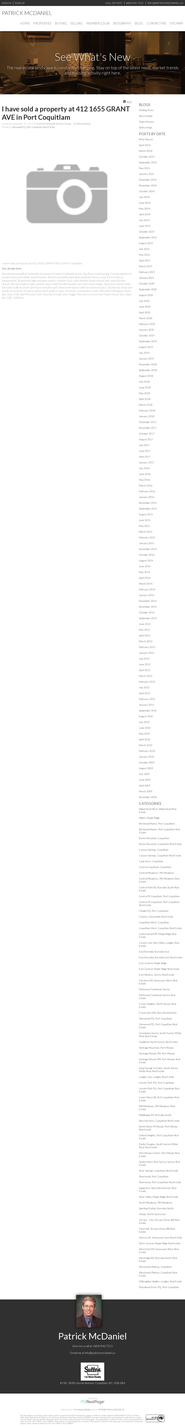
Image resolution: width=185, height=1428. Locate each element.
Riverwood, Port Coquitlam (153, 1176)
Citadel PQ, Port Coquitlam (153, 910)
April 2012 (144, 670)
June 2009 (144, 779)
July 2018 (144, 381)
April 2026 (144, 145)
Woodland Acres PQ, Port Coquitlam (159, 1287)
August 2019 (146, 347)
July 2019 (144, 352)
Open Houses (146, 121)
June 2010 (144, 727)
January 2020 (146, 329)
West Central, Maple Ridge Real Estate (159, 1243)
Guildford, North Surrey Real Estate (158, 1041)
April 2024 (144, 214)
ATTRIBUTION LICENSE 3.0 (111, 1409)
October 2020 (146, 283)
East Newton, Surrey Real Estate (156, 974)
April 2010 (144, 739)
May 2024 (144, 208)
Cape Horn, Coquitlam (151, 861)
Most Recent (146, 139)
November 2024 (148, 185)
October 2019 (146, 335)
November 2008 (148, 797)
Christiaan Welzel (82, 1409)
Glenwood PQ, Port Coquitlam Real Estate (33, 127)
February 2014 (147, 589)
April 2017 (144, 456)
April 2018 (144, 398)
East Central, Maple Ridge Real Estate (159, 968)
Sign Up (20, 3)
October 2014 (146, 554)
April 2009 (144, 785)
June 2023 (144, 225)
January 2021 (146, 277)
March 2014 (145, 583)
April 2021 (144, 260)
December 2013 (147, 600)
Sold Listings (145, 127)
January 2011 (146, 704)
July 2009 (144, 773)
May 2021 (144, 254)
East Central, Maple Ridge (153, 963)
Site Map (176, 23)
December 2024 (147, 179)
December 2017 (147, 422)
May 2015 (144, 525)
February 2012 (147, 681)
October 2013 (146, 612)
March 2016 (145, 485)
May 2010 (144, 733)
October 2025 (146, 156)
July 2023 (144, 220)
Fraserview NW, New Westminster (158, 1012)
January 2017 (146, 462)
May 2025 (144, 168)
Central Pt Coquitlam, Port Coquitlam (159, 896)
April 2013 (144, 635)
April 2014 (144, 577)
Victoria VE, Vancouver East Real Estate (160, 1237)
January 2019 (146, 358)
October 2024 (146, 191)
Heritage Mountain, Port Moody (156, 1047)
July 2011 (144, 687)
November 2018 (148, 364)
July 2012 (144, 658)
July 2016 (144, 468)
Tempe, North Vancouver (152, 1214)
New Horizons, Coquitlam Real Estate (159, 1120)
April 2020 (144, 312)
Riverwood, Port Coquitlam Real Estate (160, 1182)
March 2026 (145, 150)
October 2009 (146, 762)
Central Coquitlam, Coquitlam (155, 867)
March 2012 (145, 675)
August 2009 (146, 768)
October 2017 (146, 433)
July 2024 (144, 197)
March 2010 (145, 745)
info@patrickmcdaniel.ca (100, 1352)
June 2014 (144, 566)
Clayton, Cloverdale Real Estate (156, 916)
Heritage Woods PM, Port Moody (157, 1053)
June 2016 (144, 473)
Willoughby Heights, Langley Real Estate (160, 1281)
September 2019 (148, 341)
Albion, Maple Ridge (149, 817)
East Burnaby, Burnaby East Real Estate (160, 957)
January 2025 (146, 173)
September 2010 (148, 710)
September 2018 (148, 370)
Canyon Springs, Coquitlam (153, 849)
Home (25, 23)
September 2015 (148, 508)
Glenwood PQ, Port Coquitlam (155, 1018)
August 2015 (146, 514)
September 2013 (148, 618)
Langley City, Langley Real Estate (156, 1076)
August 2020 (146, 295)
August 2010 (146, 716)
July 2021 (144, 248)
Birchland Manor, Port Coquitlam (157, 823)
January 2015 (146, 543)
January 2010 (146, 756)
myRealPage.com (92, 1402)
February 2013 (147, 647)
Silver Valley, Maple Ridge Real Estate (158, 1196)
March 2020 (145, 318)
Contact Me (156, 23)
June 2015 (144, 520)
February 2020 (147, 323)
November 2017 (148, 427)
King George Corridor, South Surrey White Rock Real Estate (158, 1069)
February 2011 (147, 698)
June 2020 (144, 306)
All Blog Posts (146, 110)
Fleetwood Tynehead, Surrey (154, 989)
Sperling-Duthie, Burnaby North (156, 1208)
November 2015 (148, 502)
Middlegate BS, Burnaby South (155, 1114)
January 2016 (146, 497)
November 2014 (148, 548)
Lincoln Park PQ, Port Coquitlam (156, 1082)
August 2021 (146, 243)
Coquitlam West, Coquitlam (154, 922)
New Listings (146, 115)
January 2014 (146, 595)
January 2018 (146, 416)
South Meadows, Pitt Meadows (155, 1202)
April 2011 (144, 693)
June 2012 (144, 664)
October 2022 (146, 231)
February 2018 (147, 410)
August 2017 (146, 439)
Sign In (6, 3)
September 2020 (148, 289)
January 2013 (146, 652)
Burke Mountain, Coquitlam (154, 838)
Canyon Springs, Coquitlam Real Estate (160, 855)
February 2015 (147, 537)
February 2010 (147, 750)
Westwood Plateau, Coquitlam (155, 1266)
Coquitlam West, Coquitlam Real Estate (160, 928)
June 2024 (144, 202)
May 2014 (144, 572)
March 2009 (145, 791)
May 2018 (144, 393)
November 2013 (148, 606)
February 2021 (147, 272)
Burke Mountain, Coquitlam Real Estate (160, 843)
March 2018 (145, 404)
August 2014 (146, 560)
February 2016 (147, 491)
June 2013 (144, 623)
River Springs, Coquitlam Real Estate (158, 1170)
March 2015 (145, 531)
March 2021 (145, 266)
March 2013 (145, 641)
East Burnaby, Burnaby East (154, 951)
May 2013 (144, 629)
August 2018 (146, 375)
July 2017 (144, 445)
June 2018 (144, 387)
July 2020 (144, 300)
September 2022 (148, 237)
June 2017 (144, 450)
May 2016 (144, 479)
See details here (12, 268)
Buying (61, 23)
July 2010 (144, 722)
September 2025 (148, 162)
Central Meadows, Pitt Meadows (156, 872)
